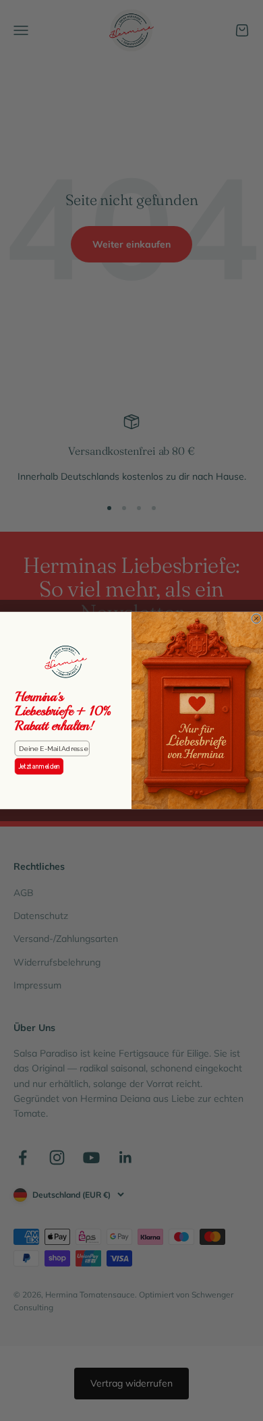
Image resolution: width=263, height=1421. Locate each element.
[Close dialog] (256, 618)
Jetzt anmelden (39, 766)
